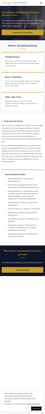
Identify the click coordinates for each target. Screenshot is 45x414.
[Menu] (41, 3)
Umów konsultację (22, 270)
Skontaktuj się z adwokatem (22, 32)
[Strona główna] (15, 3)
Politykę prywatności (33, 404)
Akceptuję (36, 408)
